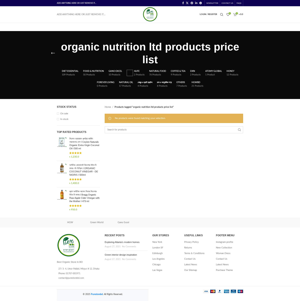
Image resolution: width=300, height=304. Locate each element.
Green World (96, 222)
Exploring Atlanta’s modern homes (122, 242)
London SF (157, 248)
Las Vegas (157, 270)
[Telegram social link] (200, 3)
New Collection (224, 248)
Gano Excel (123, 222)
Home (108, 107)
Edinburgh (157, 253)
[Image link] (68, 245)
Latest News (190, 264)
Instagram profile (224, 242)
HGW (70, 222)
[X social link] (187, 3)
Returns (188, 248)
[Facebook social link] (183, 3)
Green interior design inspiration (121, 254)
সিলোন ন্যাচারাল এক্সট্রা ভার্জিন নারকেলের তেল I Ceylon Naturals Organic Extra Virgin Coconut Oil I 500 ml (84, 143)
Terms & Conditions (194, 253)
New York (157, 242)
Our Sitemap (190, 270)
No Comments (129, 247)
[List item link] (78, 273)
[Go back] (53, 53)
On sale (64, 113)
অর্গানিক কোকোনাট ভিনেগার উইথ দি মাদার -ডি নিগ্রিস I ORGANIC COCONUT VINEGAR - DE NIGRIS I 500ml (83, 170)
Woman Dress (223, 253)
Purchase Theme (224, 270)
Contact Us (190, 259)
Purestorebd (97, 294)
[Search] (222, 14)
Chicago (156, 264)
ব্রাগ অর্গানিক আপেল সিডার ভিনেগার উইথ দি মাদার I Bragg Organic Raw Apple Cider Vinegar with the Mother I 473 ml (84, 196)
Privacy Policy (191, 242)
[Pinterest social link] (192, 3)
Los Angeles (158, 259)
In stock (64, 119)
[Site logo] (150, 14)
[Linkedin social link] (196, 3)
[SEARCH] (239, 129)
